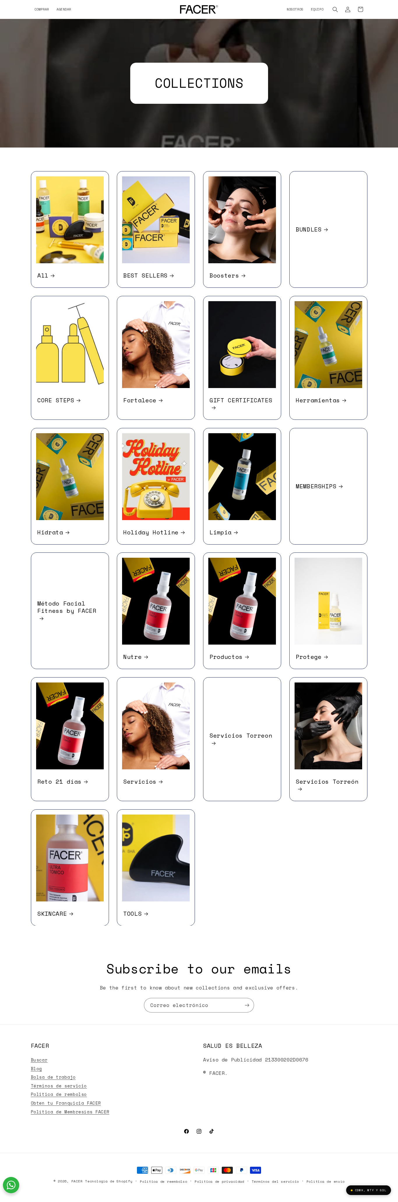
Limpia (220, 532)
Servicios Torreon (240, 736)
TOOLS (132, 913)
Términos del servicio (275, 1181)
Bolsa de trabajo (53, 1077)
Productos (226, 656)
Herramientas (318, 399)
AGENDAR (64, 9)
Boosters (224, 275)
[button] (335, 9)
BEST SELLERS (145, 275)
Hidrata (50, 532)
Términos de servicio (59, 1086)
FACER (77, 1181)
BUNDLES (309, 229)
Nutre (132, 656)
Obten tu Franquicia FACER (66, 1103)
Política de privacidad (219, 1181)
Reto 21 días (59, 781)
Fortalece (139, 399)
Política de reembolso (163, 1181)
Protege (309, 656)
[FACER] (199, 9)
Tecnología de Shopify (108, 1181)
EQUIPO (317, 9)
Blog (36, 1069)
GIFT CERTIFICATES (240, 400)
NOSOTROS (295, 9)
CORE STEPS (55, 399)
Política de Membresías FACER (70, 1112)
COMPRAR (41, 9)
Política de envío (326, 1181)
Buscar (39, 1060)
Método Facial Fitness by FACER (66, 607)
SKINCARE (52, 913)
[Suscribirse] (247, 1005)
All (42, 275)
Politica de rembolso (59, 1094)
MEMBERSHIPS (316, 486)
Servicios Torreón (327, 781)
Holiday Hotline (151, 532)
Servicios (139, 781)
